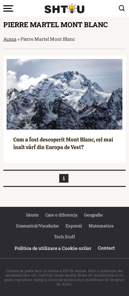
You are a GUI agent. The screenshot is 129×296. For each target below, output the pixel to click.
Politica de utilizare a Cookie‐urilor (53, 248)
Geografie (93, 215)
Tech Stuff (64, 237)
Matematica (101, 226)
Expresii (73, 226)
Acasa (10, 39)
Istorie (32, 215)
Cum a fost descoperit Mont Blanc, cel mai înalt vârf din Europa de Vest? (63, 143)
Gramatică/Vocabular (37, 226)
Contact (106, 248)
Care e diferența (61, 215)
